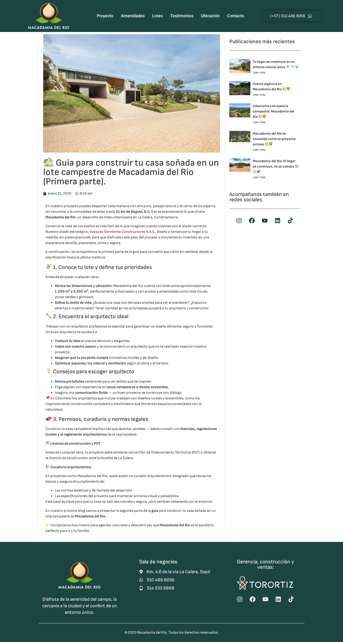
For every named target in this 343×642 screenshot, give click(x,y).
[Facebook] (252, 221)
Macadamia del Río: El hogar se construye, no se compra (274, 164)
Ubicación (210, 15)
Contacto (235, 15)
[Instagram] (239, 221)
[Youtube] (264, 221)
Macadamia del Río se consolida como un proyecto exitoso (274, 139)
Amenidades (133, 15)
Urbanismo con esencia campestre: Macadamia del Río (273, 111)
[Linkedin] (277, 221)
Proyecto (105, 15)
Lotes (157, 15)
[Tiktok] (290, 221)
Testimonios (181, 15)
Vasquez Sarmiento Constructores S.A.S (122, 232)
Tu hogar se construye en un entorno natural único (274, 64)
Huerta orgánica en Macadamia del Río (267, 86)
